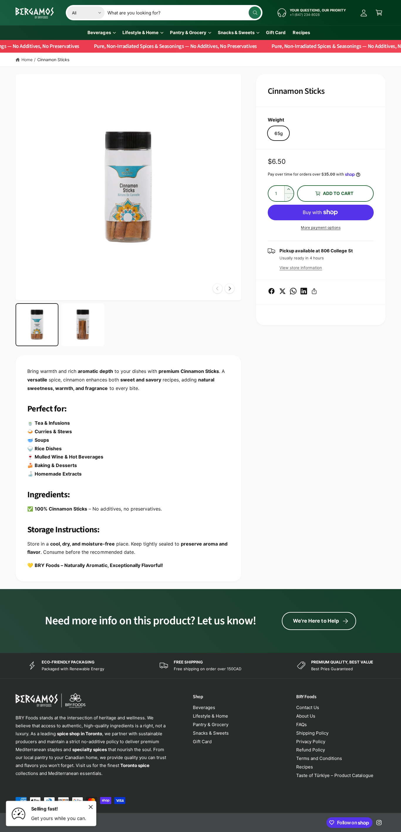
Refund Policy (310, 750)
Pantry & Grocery (188, 32)
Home (27, 59)
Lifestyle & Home (140, 32)
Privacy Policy (310, 741)
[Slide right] (229, 288)
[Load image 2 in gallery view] (82, 324)
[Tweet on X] (282, 291)
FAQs (301, 724)
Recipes (304, 767)
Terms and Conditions (319, 758)
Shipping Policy (312, 733)
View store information (300, 267)
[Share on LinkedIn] (304, 291)
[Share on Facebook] (271, 291)
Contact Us (307, 707)
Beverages (99, 32)
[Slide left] (217, 288)
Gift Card (202, 741)
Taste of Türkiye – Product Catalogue (334, 775)
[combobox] (184, 12)
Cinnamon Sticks (53, 59)
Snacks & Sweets (236, 32)
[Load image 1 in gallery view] (37, 324)
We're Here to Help (316, 621)
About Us (305, 716)
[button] (379, 12)
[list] (200, 666)
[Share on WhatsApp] (293, 291)
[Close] (91, 807)
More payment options (321, 227)
